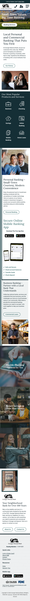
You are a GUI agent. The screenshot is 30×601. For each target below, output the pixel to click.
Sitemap (10, 594)
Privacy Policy (6, 559)
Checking (21, 109)
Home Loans (21, 137)
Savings (8, 123)
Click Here (21, 1)
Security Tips (6, 568)
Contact (4, 557)
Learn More (9, 380)
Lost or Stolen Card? (8, 553)
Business (8, 109)
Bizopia (15, 596)
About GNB (5, 555)
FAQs (4, 566)
